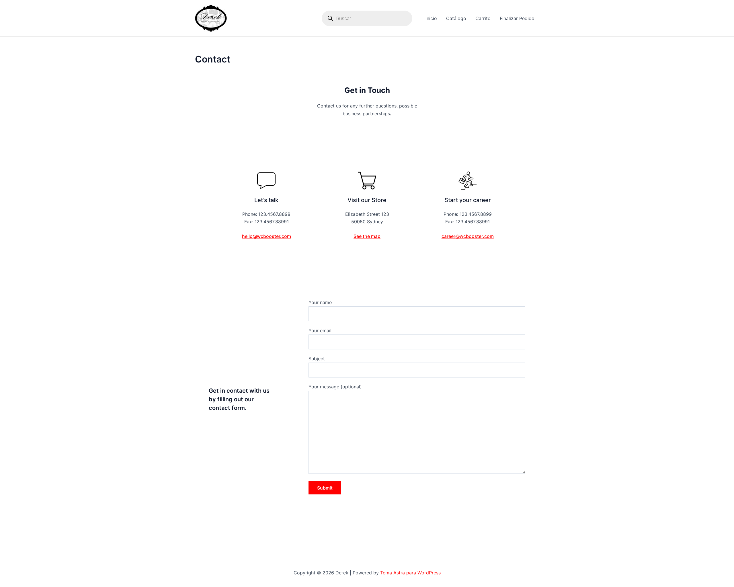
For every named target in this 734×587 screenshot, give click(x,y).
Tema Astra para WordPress (410, 573)
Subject (317, 358)
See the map (367, 236)
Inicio (431, 18)
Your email (320, 330)
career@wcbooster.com (468, 236)
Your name (320, 302)
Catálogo (456, 18)
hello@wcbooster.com (266, 236)
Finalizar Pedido (517, 18)
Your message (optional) (335, 387)
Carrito (483, 18)
